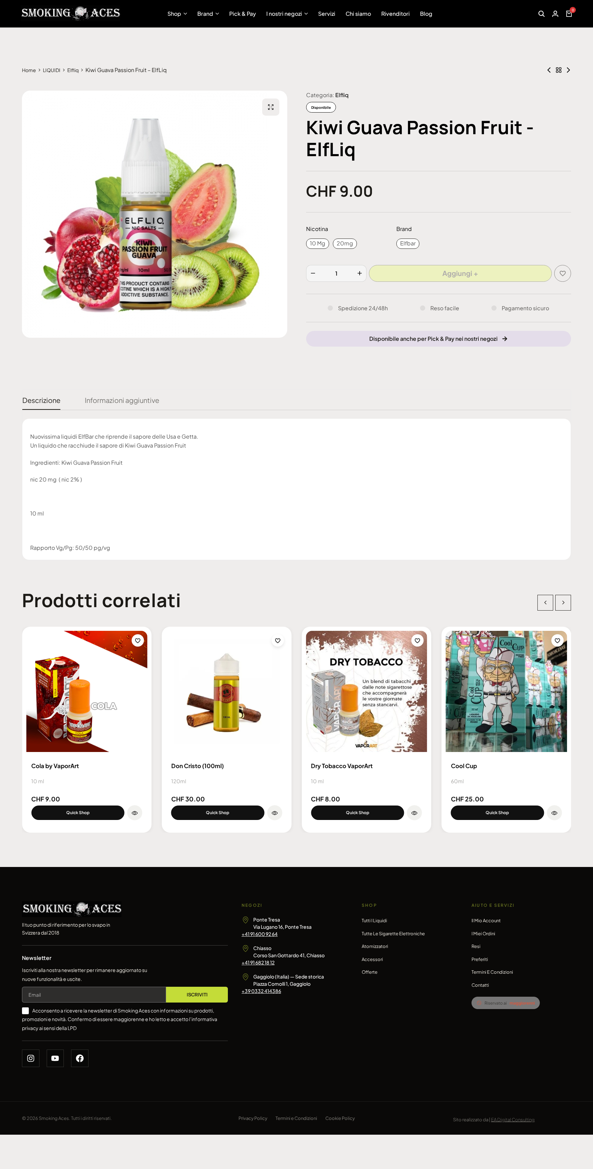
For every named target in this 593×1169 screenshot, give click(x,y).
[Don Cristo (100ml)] (227, 691)
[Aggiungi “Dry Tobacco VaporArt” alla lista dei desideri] (417, 640)
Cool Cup (464, 765)
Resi (476, 946)
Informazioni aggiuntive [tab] (122, 400)
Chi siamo (358, 13)
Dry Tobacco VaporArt (342, 765)
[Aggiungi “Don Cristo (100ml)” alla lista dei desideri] (277, 640)
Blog (426, 13)
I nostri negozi (284, 13)
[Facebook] (80, 1058)
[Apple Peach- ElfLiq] (568, 70)
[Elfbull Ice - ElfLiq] (549, 70)
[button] (317, 244)
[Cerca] (541, 14)
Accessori (372, 959)
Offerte (369, 972)
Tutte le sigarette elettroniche (393, 933)
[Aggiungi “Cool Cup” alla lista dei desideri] (557, 640)
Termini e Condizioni (492, 972)
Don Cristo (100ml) (197, 765)
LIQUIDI (51, 70)
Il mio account (486, 920)
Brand (205, 13)
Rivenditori (395, 13)
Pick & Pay (242, 13)
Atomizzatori (375, 946)
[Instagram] (30, 1058)
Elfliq (73, 70)
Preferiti (480, 959)
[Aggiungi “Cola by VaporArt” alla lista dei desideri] (138, 640)
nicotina (317, 228)
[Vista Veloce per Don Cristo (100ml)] (274, 812)
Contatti (480, 985)
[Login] (555, 14)
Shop (174, 13)
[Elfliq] (558, 70)
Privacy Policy (253, 1118)
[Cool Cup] (506, 691)
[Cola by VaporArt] (87, 691)
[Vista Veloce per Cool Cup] (554, 812)
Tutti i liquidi (374, 920)
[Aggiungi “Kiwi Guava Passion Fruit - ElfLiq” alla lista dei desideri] (562, 273)
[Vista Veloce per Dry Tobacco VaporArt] (414, 812)
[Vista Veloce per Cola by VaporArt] (134, 812)
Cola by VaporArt (55, 765)
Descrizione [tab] (41, 400)
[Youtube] (55, 1058)
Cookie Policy (340, 1118)
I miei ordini (483, 933)
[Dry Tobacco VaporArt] (366, 691)
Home (29, 70)
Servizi (326, 13)
